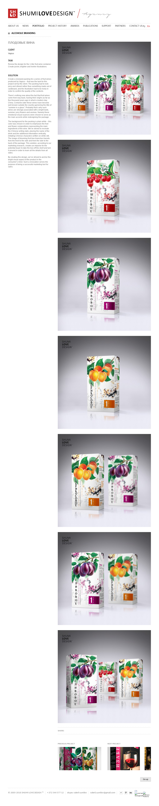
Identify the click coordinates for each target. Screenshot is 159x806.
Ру (144, 26)
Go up (145, 779)
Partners (120, 26)
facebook (121, 792)
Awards (74, 26)
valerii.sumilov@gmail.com (102, 793)
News (26, 26)
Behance (130, 792)
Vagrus (11, 53)
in (125, 792)
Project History (57, 26)
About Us (13, 26)
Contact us (135, 26)
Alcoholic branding (23, 33)
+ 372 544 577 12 (55, 793)
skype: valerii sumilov (77, 793)
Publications (90, 26)
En (148, 26)
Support (106, 26)
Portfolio (38, 26)
